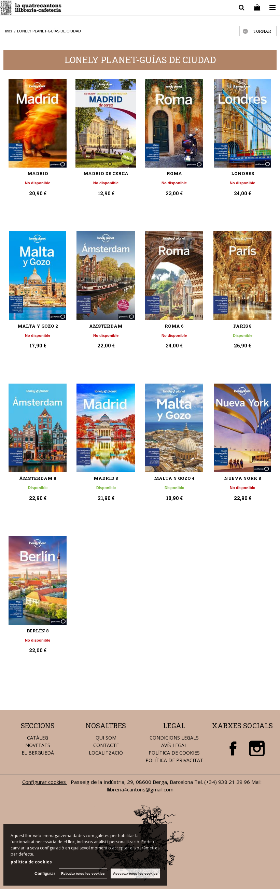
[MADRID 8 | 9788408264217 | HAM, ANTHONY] (106, 428)
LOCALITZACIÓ (106, 752)
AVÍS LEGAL (174, 745)
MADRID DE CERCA (105, 173)
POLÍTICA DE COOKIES (174, 752)
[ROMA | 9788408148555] (174, 123)
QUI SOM (106, 737)
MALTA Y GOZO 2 (37, 326)
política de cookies (31, 862)
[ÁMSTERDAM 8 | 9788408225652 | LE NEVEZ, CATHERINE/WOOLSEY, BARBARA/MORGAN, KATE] (37, 428)
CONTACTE (106, 745)
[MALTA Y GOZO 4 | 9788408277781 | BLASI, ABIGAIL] (174, 428)
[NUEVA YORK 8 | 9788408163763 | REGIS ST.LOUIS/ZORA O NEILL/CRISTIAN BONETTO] (242, 428)
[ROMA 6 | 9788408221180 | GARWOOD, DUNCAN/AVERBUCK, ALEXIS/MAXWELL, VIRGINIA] (174, 275)
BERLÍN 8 (38, 631)
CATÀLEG (37, 737)
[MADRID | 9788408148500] (37, 123)
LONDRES (242, 173)
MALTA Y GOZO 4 (174, 478)
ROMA (174, 173)
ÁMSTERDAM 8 (37, 478)
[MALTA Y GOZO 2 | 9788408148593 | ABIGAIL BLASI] (37, 275)
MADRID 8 (106, 478)
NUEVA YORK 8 (242, 478)
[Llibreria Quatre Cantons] (31, 8)
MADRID (37, 173)
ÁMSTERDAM (106, 326)
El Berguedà (38, 752)
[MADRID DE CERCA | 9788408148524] (106, 123)
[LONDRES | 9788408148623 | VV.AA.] (242, 123)
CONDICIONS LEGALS (174, 737)
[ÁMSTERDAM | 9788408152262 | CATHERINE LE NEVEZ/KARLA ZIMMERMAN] (106, 275)
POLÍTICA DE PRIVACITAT (174, 760)
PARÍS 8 (242, 326)
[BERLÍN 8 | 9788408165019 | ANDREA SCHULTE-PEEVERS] (37, 580)
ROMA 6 (174, 326)
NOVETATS (37, 745)
